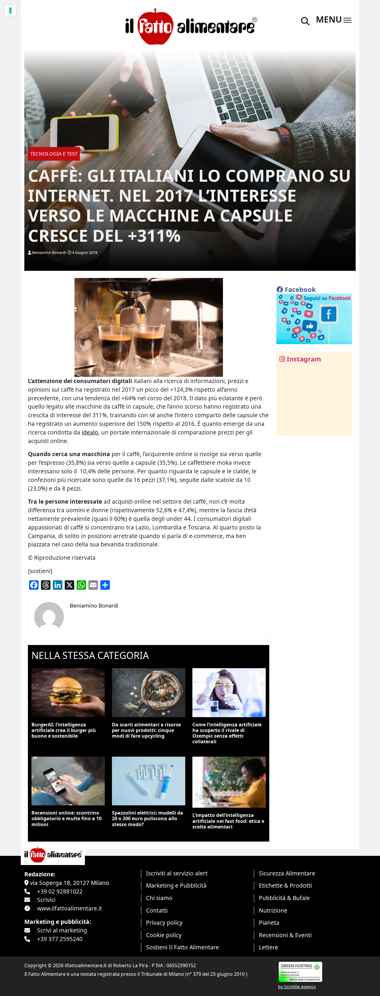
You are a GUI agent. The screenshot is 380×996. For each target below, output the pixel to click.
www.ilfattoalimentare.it (69, 908)
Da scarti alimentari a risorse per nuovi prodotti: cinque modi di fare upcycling (146, 730)
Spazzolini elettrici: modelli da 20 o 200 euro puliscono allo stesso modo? (147, 818)
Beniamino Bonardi (49, 252)
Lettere (268, 947)
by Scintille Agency (297, 986)
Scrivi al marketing (62, 930)
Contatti (157, 910)
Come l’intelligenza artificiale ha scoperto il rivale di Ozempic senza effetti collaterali (227, 733)
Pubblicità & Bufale (284, 898)
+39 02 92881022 (60, 891)
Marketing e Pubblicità (176, 885)
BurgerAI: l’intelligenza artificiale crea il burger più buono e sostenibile (63, 730)
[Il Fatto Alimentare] (190, 26)
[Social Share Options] (285, 428)
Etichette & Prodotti (285, 885)
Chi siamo (159, 898)
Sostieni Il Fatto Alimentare (182, 947)
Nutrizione (273, 910)
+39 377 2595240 (60, 939)
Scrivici (46, 900)
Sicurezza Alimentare (287, 873)
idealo (90, 432)
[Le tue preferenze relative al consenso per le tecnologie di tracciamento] (10, 10)
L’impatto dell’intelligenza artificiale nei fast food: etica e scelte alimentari (228, 821)
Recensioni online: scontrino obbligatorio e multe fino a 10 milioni (66, 818)
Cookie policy (164, 935)
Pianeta (269, 922)
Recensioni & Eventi (285, 935)
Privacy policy (164, 922)
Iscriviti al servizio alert (177, 873)
